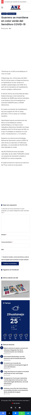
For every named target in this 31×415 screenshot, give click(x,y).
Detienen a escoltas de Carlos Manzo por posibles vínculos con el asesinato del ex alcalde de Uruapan (16, 390)
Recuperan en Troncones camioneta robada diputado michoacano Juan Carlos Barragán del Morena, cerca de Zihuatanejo (16, 381)
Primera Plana (11, 13)
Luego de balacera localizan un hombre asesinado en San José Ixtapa (16, 372)
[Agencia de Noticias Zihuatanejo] (16, 7)
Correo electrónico (7, 242)
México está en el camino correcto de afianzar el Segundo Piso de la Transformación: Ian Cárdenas (16, 350)
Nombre (4, 234)
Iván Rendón (16, 403)
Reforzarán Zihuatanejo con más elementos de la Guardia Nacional (14, 357)
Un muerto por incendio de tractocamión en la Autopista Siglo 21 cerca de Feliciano (16, 365)
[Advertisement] (15, 48)
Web (2, 249)
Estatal (4, 13)
